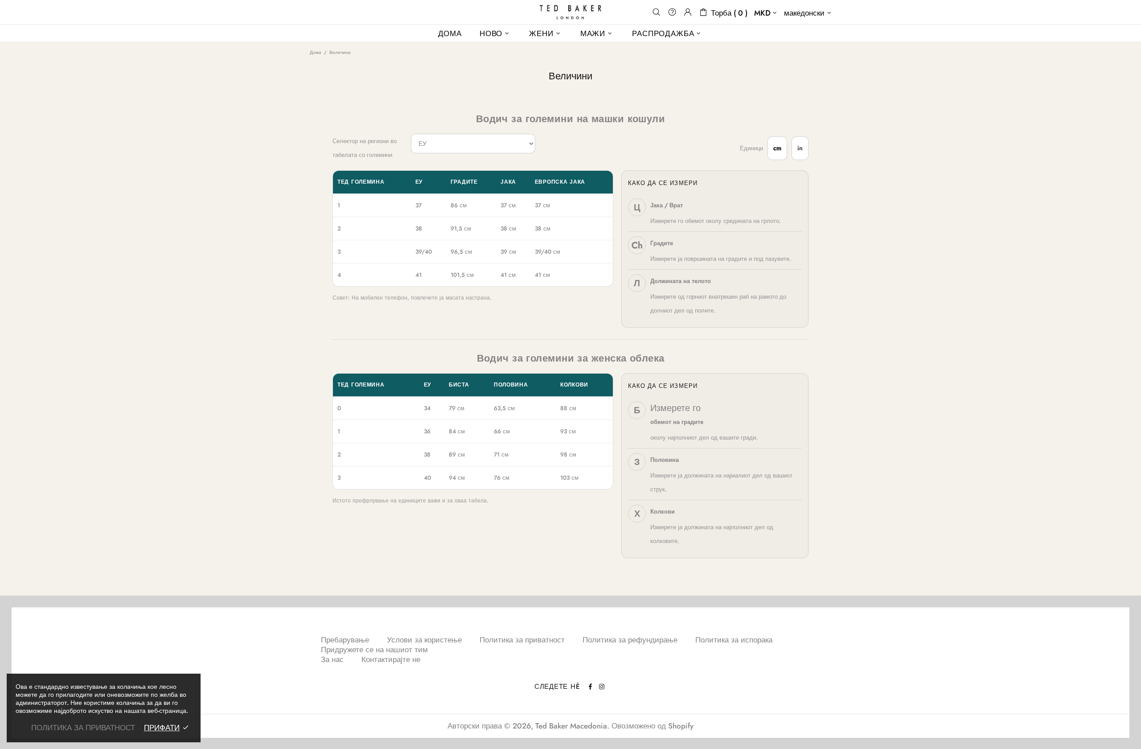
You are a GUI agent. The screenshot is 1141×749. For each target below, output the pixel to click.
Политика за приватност (522, 640)
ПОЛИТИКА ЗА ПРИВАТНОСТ (83, 728)
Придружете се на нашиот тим (374, 649)
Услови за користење (424, 640)
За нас (332, 659)
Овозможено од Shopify (653, 726)
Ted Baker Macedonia (570, 12)
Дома (315, 52)
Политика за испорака (733, 640)
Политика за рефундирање (630, 640)
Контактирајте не (390, 659)
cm (777, 148)
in (800, 148)
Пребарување (345, 640)
